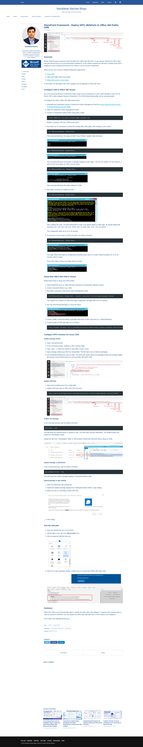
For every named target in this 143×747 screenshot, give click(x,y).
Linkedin (24, 74)
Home (22, 2)
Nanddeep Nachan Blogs (71, 8)
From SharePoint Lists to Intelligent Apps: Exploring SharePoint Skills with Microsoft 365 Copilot (51, 723)
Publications (24, 16)
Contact (109, 2)
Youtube (24, 79)
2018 (50, 625)
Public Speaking (36, 16)
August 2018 (56, 625)
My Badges (24, 86)
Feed (63, 740)
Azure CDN (50, 74)
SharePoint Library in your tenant (58, 80)
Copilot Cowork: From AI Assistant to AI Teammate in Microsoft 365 (112, 722)
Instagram (24, 84)
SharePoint (68, 628)
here (68, 618)
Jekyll (44, 743)
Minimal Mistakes (51, 743)
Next (103, 653)
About (102, 2)
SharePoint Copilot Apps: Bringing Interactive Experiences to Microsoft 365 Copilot (72, 723)
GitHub (23, 81)
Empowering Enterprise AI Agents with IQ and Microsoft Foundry (92, 722)
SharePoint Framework (57, 628)
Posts (87, 2)
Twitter (23, 76)
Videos (15, 16)
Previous (64, 653)
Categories (95, 2)
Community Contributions (52, 16)
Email (23, 89)
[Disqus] (82, 682)
